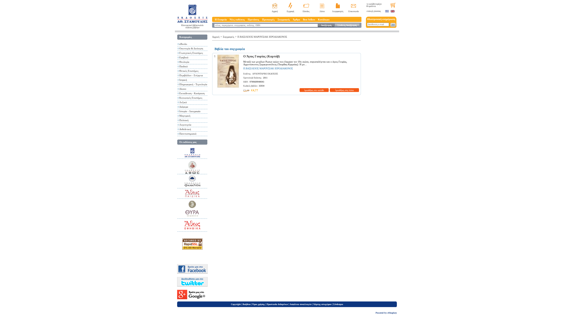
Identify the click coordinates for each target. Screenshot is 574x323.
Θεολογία (184, 62)
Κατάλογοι (323, 19)
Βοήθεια (247, 304)
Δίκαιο (182, 88)
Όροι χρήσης (258, 304)
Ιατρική (183, 80)
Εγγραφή (290, 11)
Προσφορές (268, 19)
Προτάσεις (253, 19)
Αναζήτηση (326, 25)
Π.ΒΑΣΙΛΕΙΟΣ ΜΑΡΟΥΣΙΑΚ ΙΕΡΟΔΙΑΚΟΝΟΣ (262, 36)
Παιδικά (183, 66)
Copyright (236, 304)
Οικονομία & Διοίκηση (191, 48)
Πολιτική (184, 120)
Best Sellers (309, 19)
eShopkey (392, 313)
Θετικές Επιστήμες (188, 71)
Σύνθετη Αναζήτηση (347, 25)
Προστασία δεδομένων (277, 304)
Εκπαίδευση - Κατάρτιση (192, 93)
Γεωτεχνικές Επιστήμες (191, 53)
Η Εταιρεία (221, 19)
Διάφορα (183, 106)
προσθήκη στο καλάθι (314, 90)
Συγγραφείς (284, 19)
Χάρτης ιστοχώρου (322, 304)
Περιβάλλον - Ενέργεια (191, 75)
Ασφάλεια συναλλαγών (300, 304)
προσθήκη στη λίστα (344, 90)
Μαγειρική (184, 115)
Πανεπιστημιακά (187, 133)
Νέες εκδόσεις (237, 19)
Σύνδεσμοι (338, 304)
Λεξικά (183, 102)
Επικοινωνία (353, 11)
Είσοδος (306, 11)
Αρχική (275, 11)
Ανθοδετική (185, 129)
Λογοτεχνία (185, 124)
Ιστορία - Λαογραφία (189, 111)
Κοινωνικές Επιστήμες (190, 97)
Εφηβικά (183, 57)
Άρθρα (296, 19)
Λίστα (322, 11)
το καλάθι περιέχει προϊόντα (374, 5)
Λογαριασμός (338, 11)
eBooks (183, 44)
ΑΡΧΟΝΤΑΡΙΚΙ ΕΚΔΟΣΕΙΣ (265, 73)
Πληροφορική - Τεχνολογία (193, 84)
